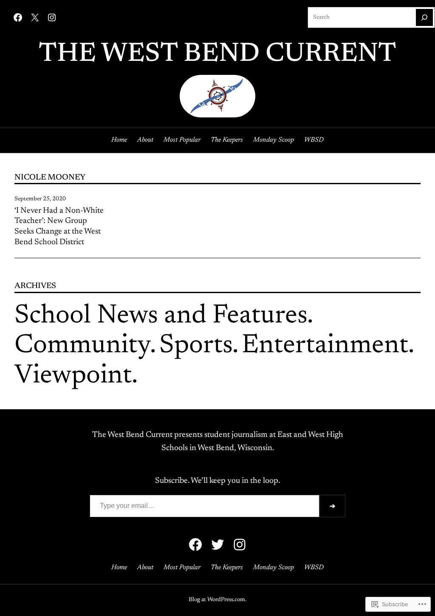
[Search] (424, 17)
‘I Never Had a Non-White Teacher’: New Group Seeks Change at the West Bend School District (59, 226)
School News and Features (160, 316)
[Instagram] (52, 17)
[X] (35, 17)
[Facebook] (18, 17)
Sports (195, 346)
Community (82, 346)
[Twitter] (217, 544)
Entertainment (325, 346)
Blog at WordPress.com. (217, 600)
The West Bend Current (217, 54)
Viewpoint (73, 376)
